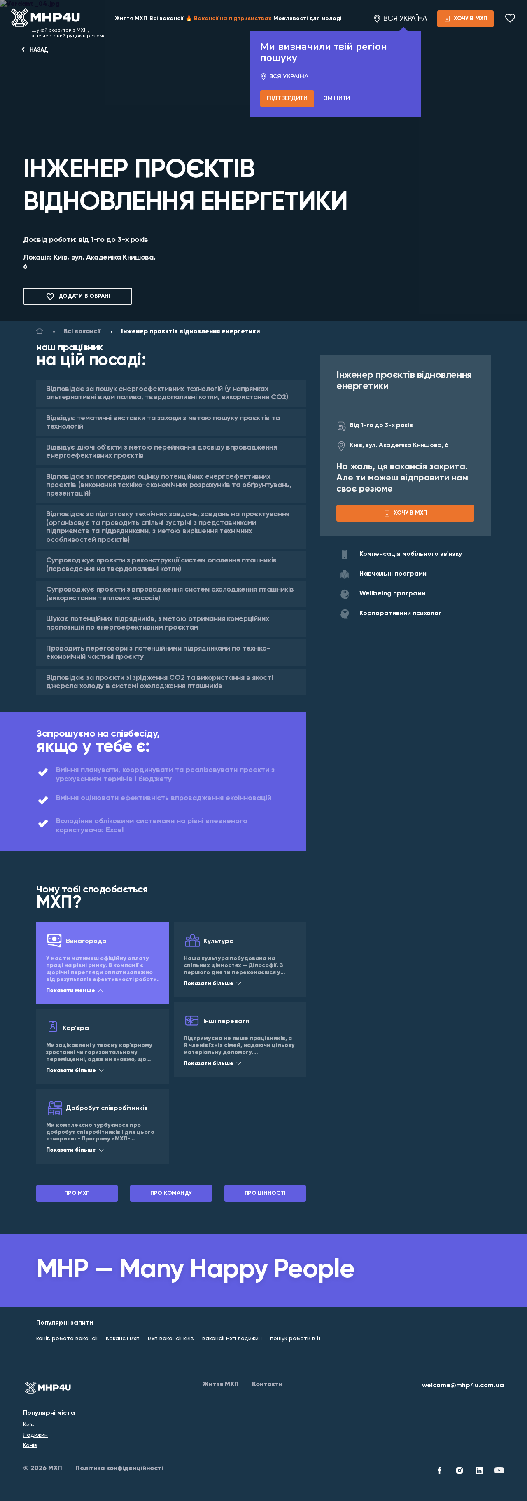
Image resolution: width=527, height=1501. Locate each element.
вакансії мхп (123, 1339)
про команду (171, 1193)
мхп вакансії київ (171, 1339)
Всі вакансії (166, 18)
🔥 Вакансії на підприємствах (228, 18)
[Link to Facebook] (440, 1472)
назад (39, 50)
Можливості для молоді (307, 18)
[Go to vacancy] (39, 332)
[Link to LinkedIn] (479, 1472)
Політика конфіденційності (119, 1468)
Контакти (267, 1384)
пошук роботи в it (295, 1339)
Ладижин (35, 1435)
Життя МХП (131, 18)
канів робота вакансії (67, 1339)
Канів (30, 1445)
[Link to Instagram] (459, 1472)
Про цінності (265, 1193)
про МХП (77, 1193)
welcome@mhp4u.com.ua (463, 1385)
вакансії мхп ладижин (232, 1339)
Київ (28, 1425)
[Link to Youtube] (499, 1472)
